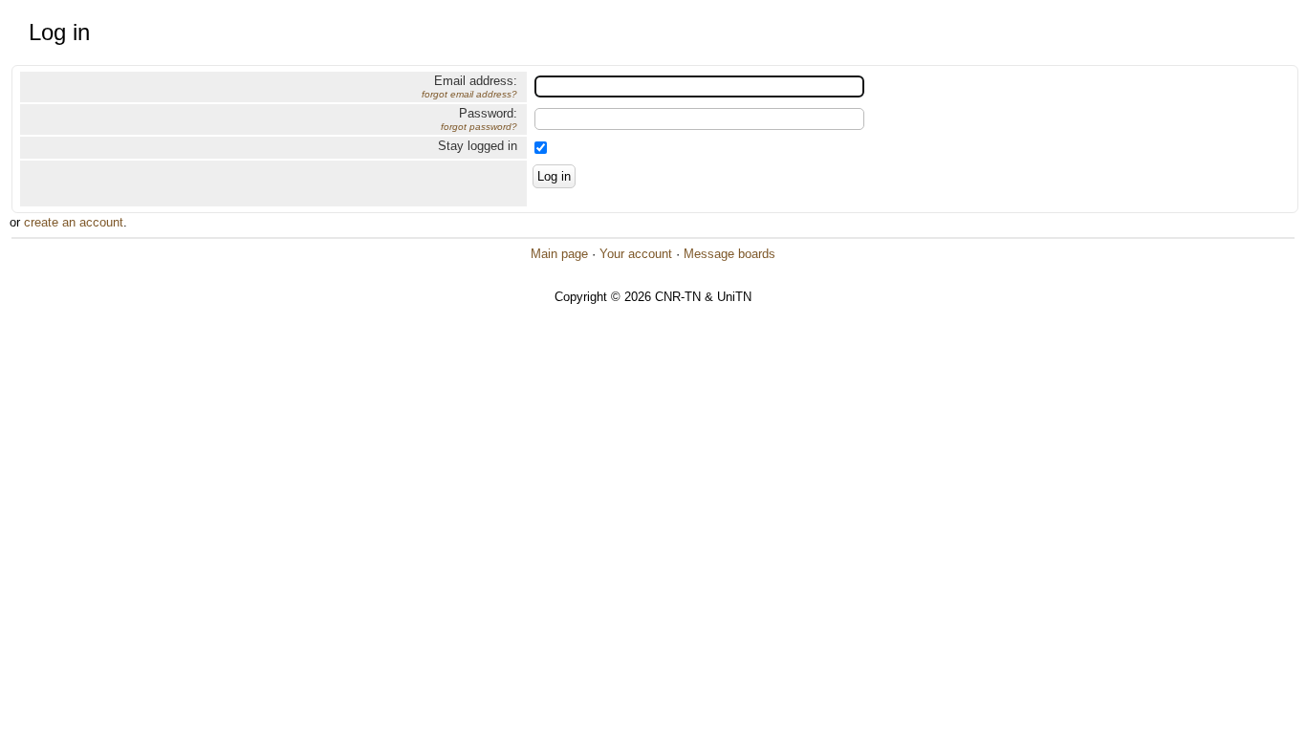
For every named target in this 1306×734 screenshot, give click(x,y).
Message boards (729, 254)
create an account (73, 222)
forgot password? (479, 126)
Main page (559, 254)
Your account (635, 254)
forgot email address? (469, 94)
